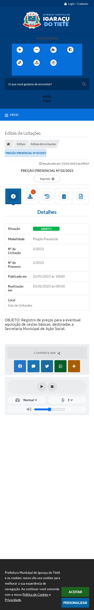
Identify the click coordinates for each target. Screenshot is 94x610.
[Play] (42, 387)
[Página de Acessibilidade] (53, 63)
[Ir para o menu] (16, 73)
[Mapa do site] (37, 63)
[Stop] (52, 387)
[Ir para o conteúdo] (67, 63)
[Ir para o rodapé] (38, 73)
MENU (14, 114)
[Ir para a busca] (27, 73)
